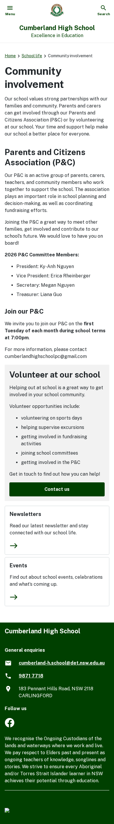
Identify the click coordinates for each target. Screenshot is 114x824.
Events (18, 565)
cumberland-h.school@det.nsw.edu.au (62, 663)
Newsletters (25, 514)
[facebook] (9, 726)
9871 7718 (31, 676)
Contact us (57, 489)
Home (10, 55)
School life (32, 55)
